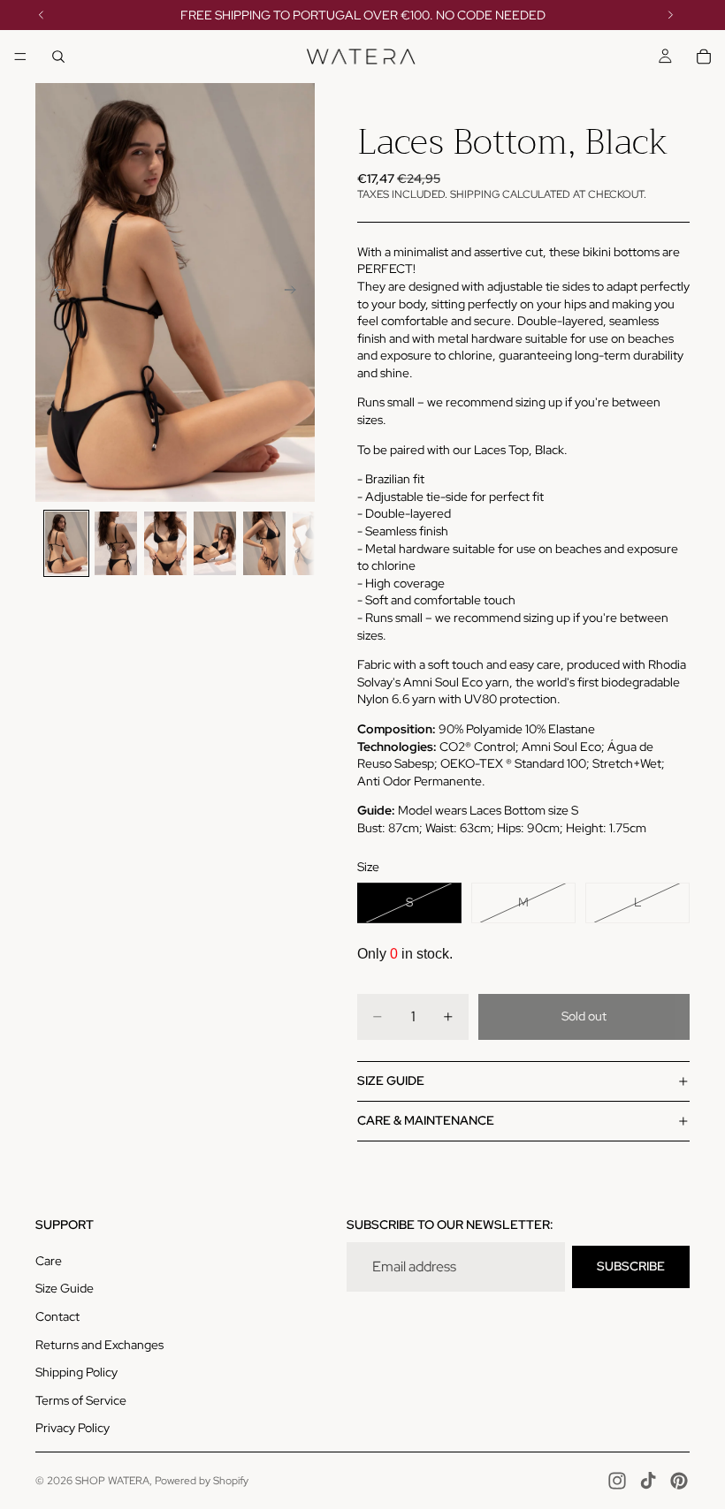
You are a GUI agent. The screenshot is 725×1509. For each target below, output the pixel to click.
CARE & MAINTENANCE (425, 1120)
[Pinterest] (679, 1480)
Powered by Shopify (201, 1481)
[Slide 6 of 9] (314, 543)
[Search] (58, 56)
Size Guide (64, 1288)
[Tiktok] (648, 1480)
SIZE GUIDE (390, 1080)
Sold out (584, 1016)
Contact (57, 1316)
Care (48, 1261)
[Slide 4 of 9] (215, 543)
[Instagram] (617, 1480)
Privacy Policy (72, 1428)
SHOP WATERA (112, 1481)
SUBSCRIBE (631, 1266)
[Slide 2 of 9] (116, 543)
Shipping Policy (76, 1372)
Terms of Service (80, 1400)
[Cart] (703, 56)
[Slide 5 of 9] (264, 543)
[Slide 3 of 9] (165, 543)
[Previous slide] (54, 292)
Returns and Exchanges (99, 1345)
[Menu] (20, 56)
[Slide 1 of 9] (66, 543)
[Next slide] (295, 292)
